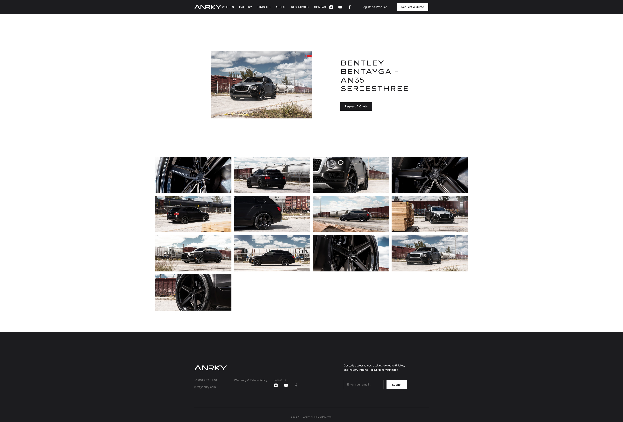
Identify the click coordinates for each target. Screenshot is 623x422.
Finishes (264, 7)
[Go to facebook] (349, 7)
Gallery (245, 7)
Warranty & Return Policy (250, 380)
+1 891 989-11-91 (205, 380)
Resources (300, 7)
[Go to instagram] (331, 7)
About (281, 7)
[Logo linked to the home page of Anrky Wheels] (207, 7)
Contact (321, 7)
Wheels (228, 7)
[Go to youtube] (340, 7)
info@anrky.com (205, 387)
